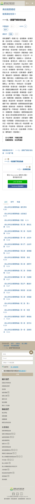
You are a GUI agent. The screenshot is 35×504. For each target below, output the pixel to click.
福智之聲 (4, 395)
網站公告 (28, 499)
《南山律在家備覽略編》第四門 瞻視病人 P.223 (17, 318)
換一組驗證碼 (14, 367)
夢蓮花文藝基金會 (7, 453)
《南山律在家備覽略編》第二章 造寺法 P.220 (17, 324)
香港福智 (4, 476)
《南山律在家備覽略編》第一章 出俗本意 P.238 (17, 239)
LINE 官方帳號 (17, 182)
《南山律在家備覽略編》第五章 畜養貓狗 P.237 (17, 252)
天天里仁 (4, 460)
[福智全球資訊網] (7, 3)
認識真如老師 (6, 386)
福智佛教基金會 (6, 430)
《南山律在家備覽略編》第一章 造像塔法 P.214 (17, 331)
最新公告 (4, 399)
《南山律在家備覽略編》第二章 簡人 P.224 (17, 305)
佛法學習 (4, 412)
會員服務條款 (21, 499)
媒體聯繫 (4, 419)
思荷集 (4, 389)
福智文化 (4, 443)
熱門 (12, 202)
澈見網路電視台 (6, 450)
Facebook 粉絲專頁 (17, 186)
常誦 (18, 202)
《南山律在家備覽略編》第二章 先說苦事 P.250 (17, 232)
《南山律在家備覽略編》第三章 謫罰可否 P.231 (17, 265)
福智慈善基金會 (6, 447)
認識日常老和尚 (6, 382)
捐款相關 (4, 416)
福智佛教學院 (6, 440)
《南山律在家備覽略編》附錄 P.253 (16, 220)
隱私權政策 (22, 371)
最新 (5, 202)
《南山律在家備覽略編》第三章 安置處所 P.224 (17, 298)
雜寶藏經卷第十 (9, 14)
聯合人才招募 (6, 405)
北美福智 (4, 469)
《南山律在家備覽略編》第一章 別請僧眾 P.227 (17, 278)
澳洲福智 (4, 479)
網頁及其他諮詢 (6, 422)
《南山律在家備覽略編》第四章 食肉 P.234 (17, 259)
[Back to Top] (31, 352)
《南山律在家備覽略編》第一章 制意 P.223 (17, 311)
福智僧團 (4, 392)
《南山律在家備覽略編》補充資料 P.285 (15, 208)
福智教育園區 (6, 437)
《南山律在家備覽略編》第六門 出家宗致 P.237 (17, 245)
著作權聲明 (7, 499)
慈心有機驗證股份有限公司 (9, 466)
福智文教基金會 (6, 434)
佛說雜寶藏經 (8, 9)
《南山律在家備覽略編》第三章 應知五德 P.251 (17, 226)
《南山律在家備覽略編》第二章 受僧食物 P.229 (17, 272)
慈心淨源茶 (5, 463)
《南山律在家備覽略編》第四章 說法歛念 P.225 (17, 291)
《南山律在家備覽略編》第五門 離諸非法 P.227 (17, 285)
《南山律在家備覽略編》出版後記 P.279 (15, 215)
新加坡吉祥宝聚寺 (7, 473)
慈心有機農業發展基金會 (9, 456)
